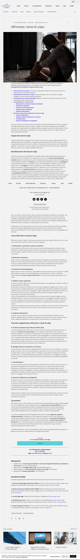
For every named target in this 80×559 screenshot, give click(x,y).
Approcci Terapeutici (39, 11)
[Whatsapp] (45, 199)
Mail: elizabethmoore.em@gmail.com (40, 192)
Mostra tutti (74, 529)
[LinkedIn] (34, 199)
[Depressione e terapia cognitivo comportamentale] (40, 538)
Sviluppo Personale (51, 11)
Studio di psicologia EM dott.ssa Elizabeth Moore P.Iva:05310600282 (39, 188)
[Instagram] (37, 199)
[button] (57, 5)
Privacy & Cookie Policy (22, 557)
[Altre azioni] (68, 22)
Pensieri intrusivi (61, 547)
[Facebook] (41, 199)
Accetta (73, 556)
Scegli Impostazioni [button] (55, 556)
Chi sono (18, 183)
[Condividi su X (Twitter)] (15, 518)
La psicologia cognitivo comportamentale (12, 548)
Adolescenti (14, 11)
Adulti (21, 11)
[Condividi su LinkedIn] (19, 518)
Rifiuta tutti (65, 556)
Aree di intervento (30, 183)
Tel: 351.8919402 (40, 194)
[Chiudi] (78, 556)
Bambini (29, 11)
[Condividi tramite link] (23, 518)
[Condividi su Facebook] (12, 518)
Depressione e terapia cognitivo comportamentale (40, 548)
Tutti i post (6, 11)
